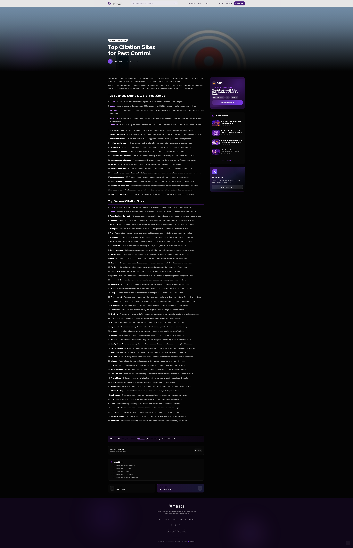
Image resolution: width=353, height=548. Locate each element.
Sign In (221, 3)
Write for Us (182, 519)
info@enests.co (177, 525)
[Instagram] (184, 531)
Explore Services (226, 102)
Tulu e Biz (114, 125)
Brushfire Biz (115, 118)
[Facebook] (169, 531)
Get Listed (240, 3)
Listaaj (112, 106)
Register (229, 3)
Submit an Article (226, 187)
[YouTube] (179, 531)
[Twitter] (174, 531)
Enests (112, 102)
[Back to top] (348, 543)
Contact (191, 519)
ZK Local (113, 110)
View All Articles (226, 161)
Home (160, 519)
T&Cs (174, 519)
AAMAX (193, 541)
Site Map (167, 519)
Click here (141, 439)
